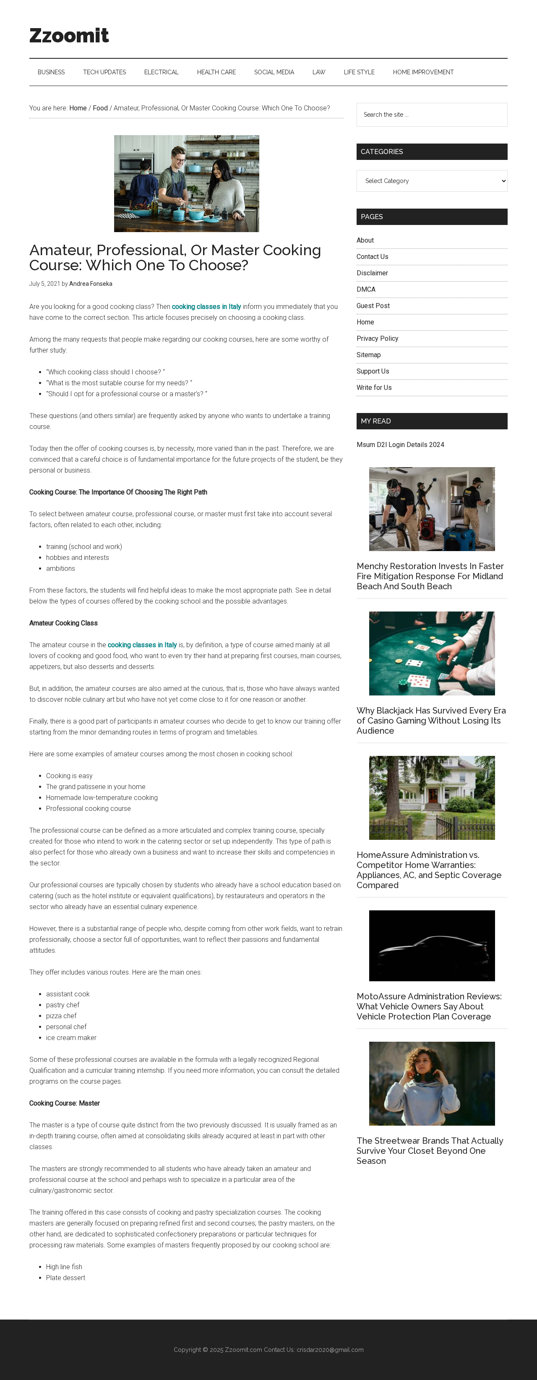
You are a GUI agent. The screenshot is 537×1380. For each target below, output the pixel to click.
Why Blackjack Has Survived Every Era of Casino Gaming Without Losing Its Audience (431, 721)
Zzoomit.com (243, 1349)
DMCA (366, 289)
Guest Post (373, 306)
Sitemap (369, 355)
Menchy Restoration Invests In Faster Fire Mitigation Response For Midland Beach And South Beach (430, 576)
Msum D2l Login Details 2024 (400, 445)
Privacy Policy (378, 338)
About (365, 240)
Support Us (373, 371)
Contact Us (372, 257)
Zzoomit (69, 35)
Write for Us (374, 388)
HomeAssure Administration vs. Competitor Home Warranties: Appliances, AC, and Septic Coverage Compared (429, 870)
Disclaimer (372, 273)
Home (365, 322)
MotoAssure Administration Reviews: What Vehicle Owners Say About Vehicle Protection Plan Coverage (429, 1006)
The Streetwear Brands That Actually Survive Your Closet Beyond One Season (430, 1151)
